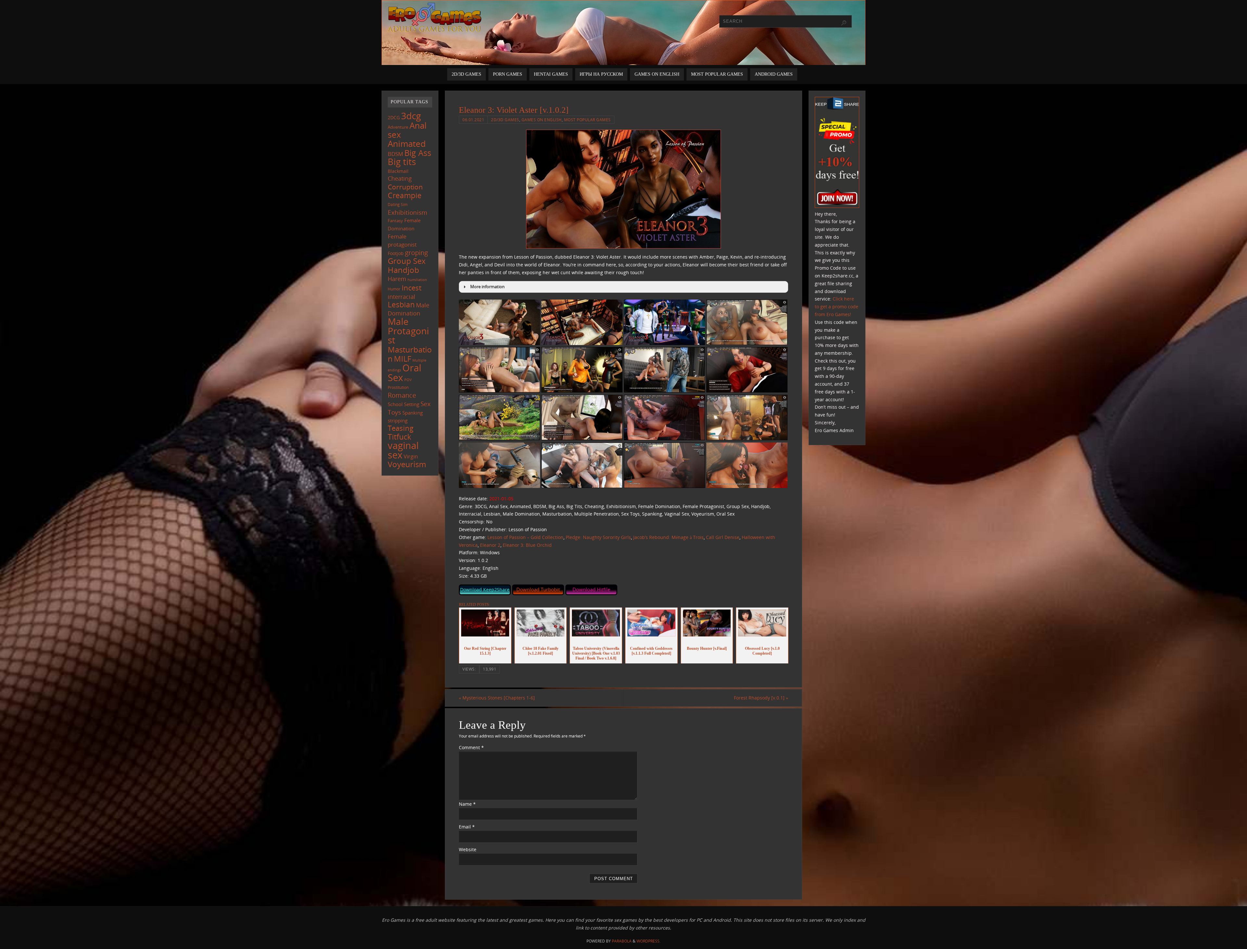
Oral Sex (404, 372)
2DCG (394, 118)
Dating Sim (398, 204)
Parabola (622, 941)
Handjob (403, 269)
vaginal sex (403, 450)
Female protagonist (402, 240)
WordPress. (648, 941)
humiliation (417, 279)
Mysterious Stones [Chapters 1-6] (497, 698)
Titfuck (399, 436)
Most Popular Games (587, 119)
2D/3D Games (505, 119)
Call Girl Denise (722, 537)
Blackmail (398, 171)
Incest (412, 287)
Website (467, 849)
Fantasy (395, 221)
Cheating (400, 178)
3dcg (411, 115)
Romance (402, 395)
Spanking (412, 412)
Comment (471, 747)
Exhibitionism (407, 212)
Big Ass (417, 152)
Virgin (411, 456)
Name (467, 804)
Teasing (400, 428)
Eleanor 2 (490, 545)
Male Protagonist (408, 330)
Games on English (542, 119)
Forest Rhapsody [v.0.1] (761, 698)
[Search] (843, 23)
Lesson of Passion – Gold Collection (525, 537)
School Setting (403, 404)
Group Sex (407, 260)
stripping (398, 420)
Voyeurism (407, 464)
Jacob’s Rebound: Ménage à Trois (668, 537)
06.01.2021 (473, 119)
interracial (401, 297)
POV (408, 379)
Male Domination (408, 309)
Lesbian (401, 304)
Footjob (396, 253)
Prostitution (398, 387)
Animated (407, 143)
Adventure (398, 127)
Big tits (402, 162)
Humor (394, 288)
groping (416, 252)
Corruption (405, 186)
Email (467, 827)
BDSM (395, 154)
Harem (397, 279)
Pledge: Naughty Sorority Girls (598, 537)
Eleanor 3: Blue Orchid (527, 545)
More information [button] (487, 286)
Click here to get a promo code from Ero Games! (836, 306)
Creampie (405, 195)
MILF (402, 358)
